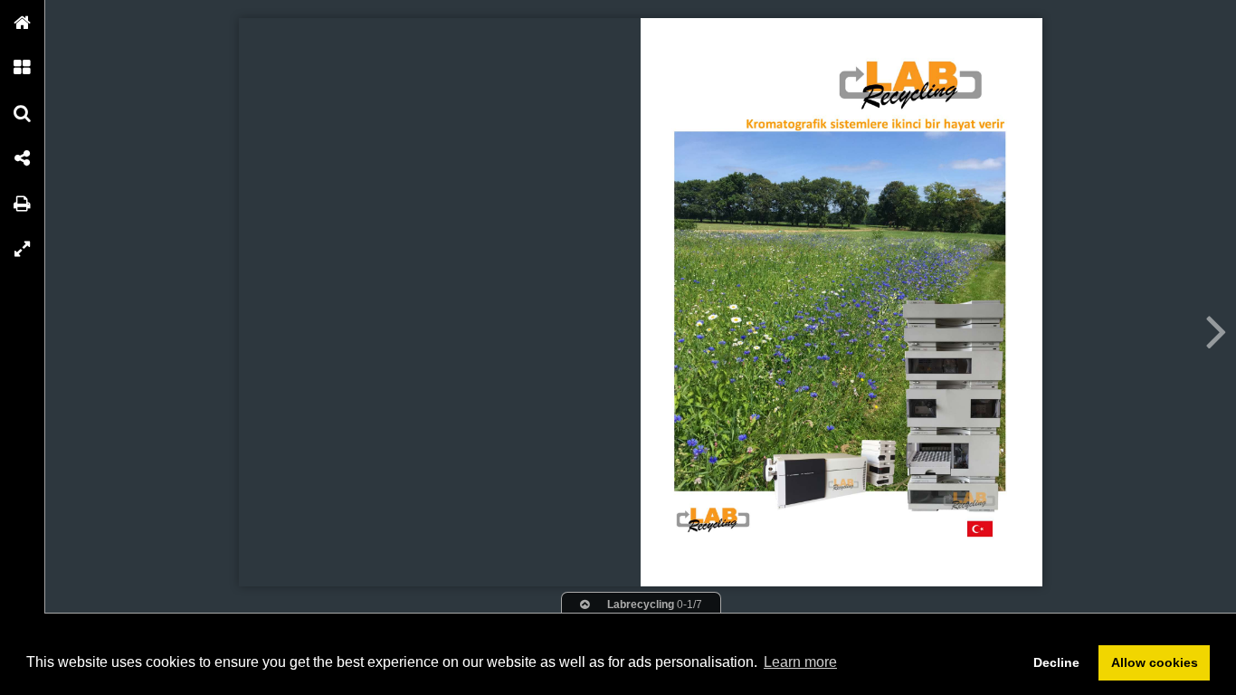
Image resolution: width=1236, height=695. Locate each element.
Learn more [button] (800, 662)
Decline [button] (1056, 662)
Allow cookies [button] (1154, 662)
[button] (22, 22)
